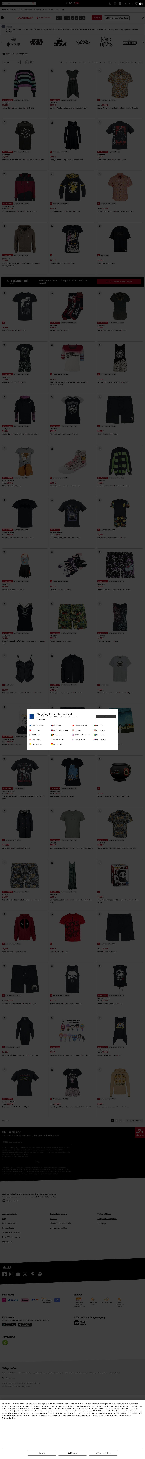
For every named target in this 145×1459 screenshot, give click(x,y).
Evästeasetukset (92, 1416)
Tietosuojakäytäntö (8, 1418)
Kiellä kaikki (72, 1453)
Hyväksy (42, 1453)
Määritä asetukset (103, 1453)
